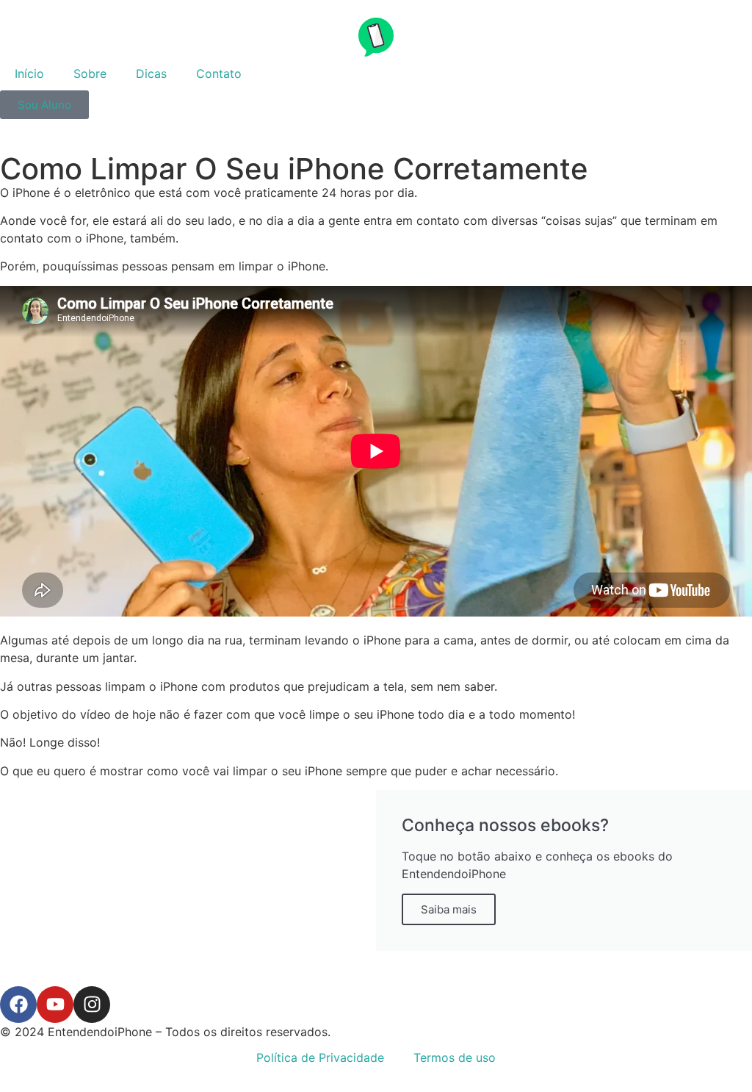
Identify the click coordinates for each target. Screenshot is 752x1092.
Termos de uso (454, 1057)
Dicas (151, 73)
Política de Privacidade (320, 1057)
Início (29, 73)
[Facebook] (18, 1004)
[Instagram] (91, 1004)
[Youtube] (55, 1004)
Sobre (89, 73)
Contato (219, 73)
